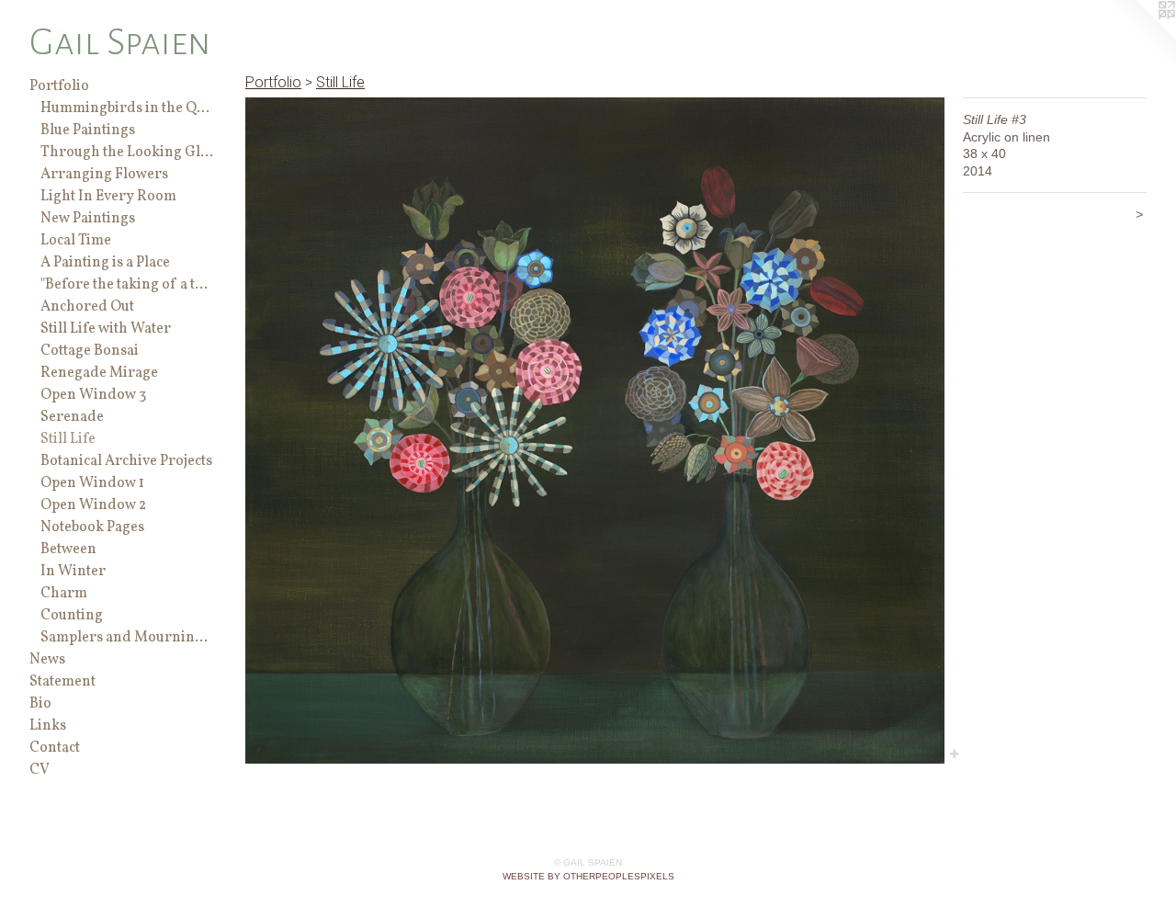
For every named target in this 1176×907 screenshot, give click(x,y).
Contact (54, 748)
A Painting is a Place (105, 263)
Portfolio (59, 86)
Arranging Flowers (104, 174)
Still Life (68, 439)
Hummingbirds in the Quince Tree (126, 108)
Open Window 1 (92, 483)
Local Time (75, 241)
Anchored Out (87, 307)
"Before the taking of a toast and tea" (126, 285)
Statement (62, 682)
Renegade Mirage (99, 373)
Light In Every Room (108, 197)
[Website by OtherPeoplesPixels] (1139, 37)
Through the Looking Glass (126, 152)
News (47, 660)
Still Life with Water (105, 329)
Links (47, 726)
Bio (40, 704)
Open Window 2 (93, 505)
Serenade (72, 417)
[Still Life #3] (594, 430)
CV (39, 770)
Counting (71, 616)
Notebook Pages (92, 527)
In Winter (73, 571)
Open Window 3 (93, 395)
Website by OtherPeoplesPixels (588, 876)
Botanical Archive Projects (126, 461)
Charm (63, 594)
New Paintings (87, 219)
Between (68, 549)
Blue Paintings (87, 130)
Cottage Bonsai (89, 351)
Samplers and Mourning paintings (126, 638)
